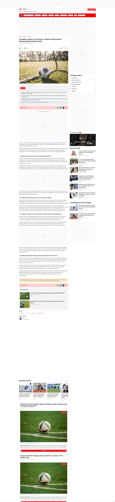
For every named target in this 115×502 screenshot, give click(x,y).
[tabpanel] (43, 97)
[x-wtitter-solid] (63, 108)
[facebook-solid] (60, 108)
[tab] (23, 88)
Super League (49, 143)
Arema (41, 144)
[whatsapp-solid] (58, 108)
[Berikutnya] (68, 381)
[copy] (66, 108)
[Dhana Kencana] (20, 318)
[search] (86, 9)
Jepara (25, 143)
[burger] (95, 11)
